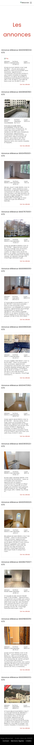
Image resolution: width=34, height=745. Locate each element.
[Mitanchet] (24, 3)
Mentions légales (17, 741)
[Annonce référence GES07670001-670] (17, 228)
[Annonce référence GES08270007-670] (17, 578)
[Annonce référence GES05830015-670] (17, 635)
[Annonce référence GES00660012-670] (17, 694)
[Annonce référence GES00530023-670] (17, 518)
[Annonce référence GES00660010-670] (17, 285)
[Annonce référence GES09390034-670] (6, 58)
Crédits (28, 741)
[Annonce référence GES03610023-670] (17, 460)
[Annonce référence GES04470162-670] (17, 402)
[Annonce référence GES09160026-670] (17, 343)
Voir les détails (25, 84)
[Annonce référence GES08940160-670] (17, 108)
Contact (6, 741)
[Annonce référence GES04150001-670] (17, 170)
